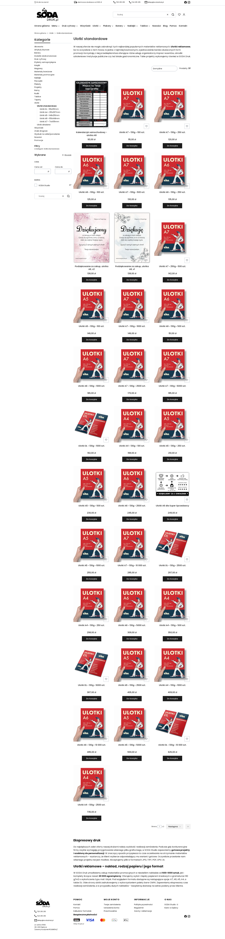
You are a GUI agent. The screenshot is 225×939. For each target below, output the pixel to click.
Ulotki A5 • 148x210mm (50, 115)
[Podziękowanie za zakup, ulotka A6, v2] (91, 238)
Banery (37, 53)
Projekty (38, 87)
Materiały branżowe (43, 71)
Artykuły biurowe (41, 49)
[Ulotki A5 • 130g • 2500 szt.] (132, 664)
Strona (154, 826)
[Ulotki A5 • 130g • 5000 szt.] (132, 724)
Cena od (38, 167)
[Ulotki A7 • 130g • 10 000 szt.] (132, 544)
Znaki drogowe (41, 131)
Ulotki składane (44, 124)
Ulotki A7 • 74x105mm (49, 121)
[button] (173, 14)
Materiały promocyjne (44, 74)
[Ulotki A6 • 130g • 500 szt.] (172, 305)
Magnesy (38, 68)
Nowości (38, 137)
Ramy (37, 90)
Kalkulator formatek (82, 911)
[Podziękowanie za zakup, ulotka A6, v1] (132, 238)
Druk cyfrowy (40, 59)
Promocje (38, 140)
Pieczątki (38, 81)
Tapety (37, 99)
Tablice (37, 96)
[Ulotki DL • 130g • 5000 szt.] (91, 664)
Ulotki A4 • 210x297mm (50, 112)
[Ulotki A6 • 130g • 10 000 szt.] (91, 724)
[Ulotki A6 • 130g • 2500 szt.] (132, 484)
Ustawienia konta (111, 907)
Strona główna (40, 33)
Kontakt (76, 904)
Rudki (36, 93)
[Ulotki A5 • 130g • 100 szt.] (91, 305)
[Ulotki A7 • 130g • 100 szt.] (132, 104)
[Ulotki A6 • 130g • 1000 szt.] (91, 365)
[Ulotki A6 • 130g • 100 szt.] (91, 171)
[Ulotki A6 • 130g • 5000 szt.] (132, 604)
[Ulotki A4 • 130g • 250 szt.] (91, 604)
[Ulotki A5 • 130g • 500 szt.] (91, 484)
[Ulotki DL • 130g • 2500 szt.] (172, 544)
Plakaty (37, 84)
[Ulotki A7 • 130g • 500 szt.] (132, 171)
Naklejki (37, 78)
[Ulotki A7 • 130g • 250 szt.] (172, 104)
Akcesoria (38, 46)
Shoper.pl (81, 924)
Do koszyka (91, 145)
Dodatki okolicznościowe (45, 56)
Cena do (59, 167)
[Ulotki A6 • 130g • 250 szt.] (172, 171)
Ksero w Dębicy (171, 907)
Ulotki (51, 33)
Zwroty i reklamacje (143, 911)
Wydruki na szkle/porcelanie (47, 134)
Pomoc (76, 907)
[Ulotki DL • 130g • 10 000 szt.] (172, 723)
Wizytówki (38, 128)
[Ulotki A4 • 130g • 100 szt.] (132, 424)
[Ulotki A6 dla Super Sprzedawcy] (172, 484)
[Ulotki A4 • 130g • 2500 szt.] (91, 783)
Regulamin (139, 907)
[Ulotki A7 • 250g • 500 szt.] (172, 238)
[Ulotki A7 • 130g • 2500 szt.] (132, 365)
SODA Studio (44, 185)
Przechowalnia (110, 911)
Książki (37, 65)
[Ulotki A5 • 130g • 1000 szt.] (91, 544)
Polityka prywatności (143, 904)
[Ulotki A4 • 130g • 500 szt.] (172, 604)
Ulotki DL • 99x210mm (49, 109)
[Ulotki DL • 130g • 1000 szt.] (91, 424)
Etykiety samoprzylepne (45, 62)
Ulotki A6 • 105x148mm (50, 118)
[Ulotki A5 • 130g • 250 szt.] (172, 424)
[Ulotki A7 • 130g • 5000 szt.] (172, 365)
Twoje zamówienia (112, 904)
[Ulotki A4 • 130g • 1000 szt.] (172, 664)
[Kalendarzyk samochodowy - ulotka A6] (91, 104)
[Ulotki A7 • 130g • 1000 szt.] (132, 305)
